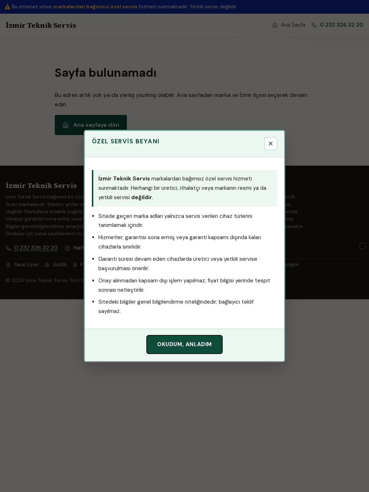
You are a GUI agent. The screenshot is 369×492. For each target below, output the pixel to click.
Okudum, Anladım (184, 344)
